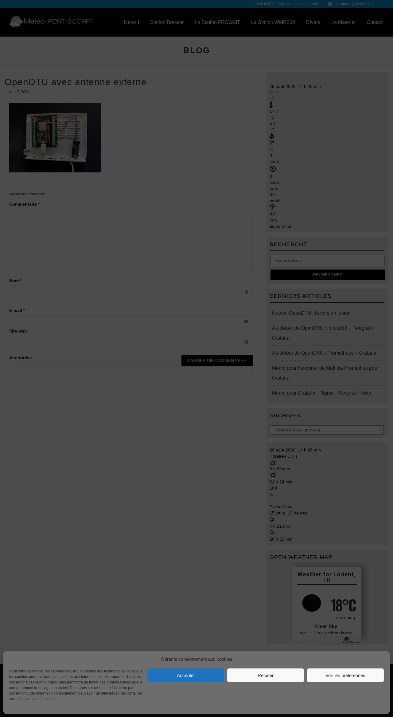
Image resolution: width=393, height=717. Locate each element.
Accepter (186, 675)
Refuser (266, 675)
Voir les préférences (345, 675)
